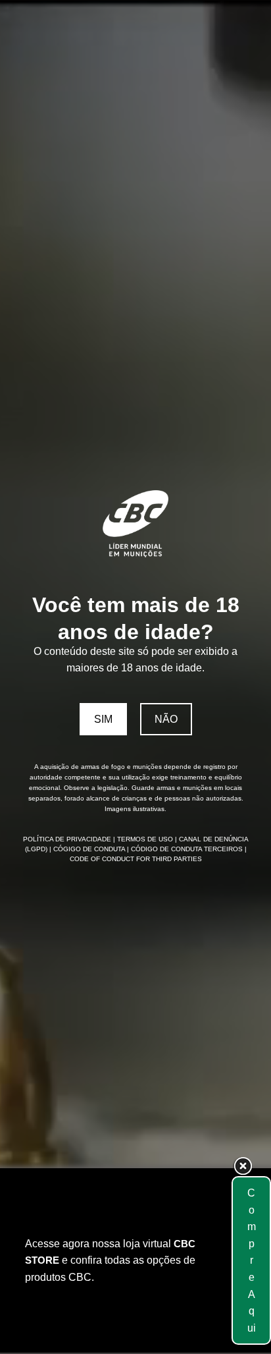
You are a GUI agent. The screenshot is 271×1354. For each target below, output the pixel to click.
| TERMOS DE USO (144, 839)
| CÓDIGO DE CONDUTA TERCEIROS (186, 849)
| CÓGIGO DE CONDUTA (88, 849)
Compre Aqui (251, 1260)
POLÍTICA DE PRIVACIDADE (68, 839)
